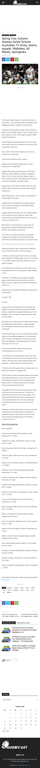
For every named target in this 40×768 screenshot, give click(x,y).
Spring (9, 590)
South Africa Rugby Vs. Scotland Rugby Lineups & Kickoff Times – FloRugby (24, 648)
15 (10, 721)
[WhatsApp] (16, 59)
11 (26, 717)
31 (21, 728)
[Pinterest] (12, 59)
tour (4, 592)
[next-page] (6, 655)
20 (35, 721)
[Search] (37, 2)
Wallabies (9, 592)
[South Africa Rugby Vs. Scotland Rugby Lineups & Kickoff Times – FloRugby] (6, 648)
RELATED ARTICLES (9, 623)
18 (26, 721)
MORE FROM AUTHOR (23, 623)
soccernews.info (22, 759)
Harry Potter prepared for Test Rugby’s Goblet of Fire (10, 615)
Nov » (8, 731)
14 (5, 721)
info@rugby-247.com (23, 765)
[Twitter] (8, 59)
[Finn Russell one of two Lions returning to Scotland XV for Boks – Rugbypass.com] (6, 630)
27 (35, 724)
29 (10, 728)
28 (5, 728)
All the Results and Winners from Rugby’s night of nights (29, 615)
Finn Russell (19, 32)
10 (21, 717)
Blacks (21, 587)
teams (27, 590)
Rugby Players (10, 32)
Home (3, 32)
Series (4, 590)
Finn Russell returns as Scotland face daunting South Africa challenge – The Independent (23, 639)
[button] (3, 2)
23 (15, 724)
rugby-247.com (24, 761)
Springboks (15, 590)
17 (21, 721)
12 (31, 717)
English (7, 660)
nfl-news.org (15, 761)
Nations (33, 587)
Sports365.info (12, 759)
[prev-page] (3, 655)
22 (10, 724)
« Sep (3, 731)
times (32, 590)
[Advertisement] (20, 17)
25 (26, 724)
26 (31, 724)
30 (15, 728)
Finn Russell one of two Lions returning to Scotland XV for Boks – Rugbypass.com (25, 630)
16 (15, 721)
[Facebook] (4, 59)
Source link (5, 580)
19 (31, 721)
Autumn (16, 587)
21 (5, 724)
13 (35, 717)
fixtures (27, 587)
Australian (9, 587)
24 (21, 724)
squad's (22, 590)
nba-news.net (32, 759)
